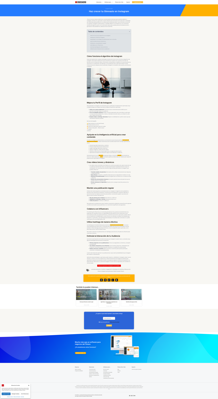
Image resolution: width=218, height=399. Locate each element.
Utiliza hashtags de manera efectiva (100, 47)
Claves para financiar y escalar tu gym (86, 301)
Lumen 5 (119, 155)
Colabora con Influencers (97, 45)
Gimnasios (105, 370)
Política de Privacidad (16, 396)
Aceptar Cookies (6, 393)
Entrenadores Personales (107, 372)
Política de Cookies (89, 396)
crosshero (103, 269)
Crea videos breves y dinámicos (99, 41)
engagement (109, 269)
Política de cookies (10, 396)
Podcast (119, 370)
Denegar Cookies (15, 393)
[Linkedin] (133, 395)
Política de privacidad (114, 322)
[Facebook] (129, 395)
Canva (101, 156)
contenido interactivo (96, 269)
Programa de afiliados (79, 370)
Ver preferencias (24, 393)
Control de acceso (92, 369)
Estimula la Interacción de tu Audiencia (100, 48)
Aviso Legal (76, 396)
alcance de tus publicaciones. (116, 225)
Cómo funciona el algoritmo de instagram (101, 35)
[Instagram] (131, 395)
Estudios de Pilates (106, 373)
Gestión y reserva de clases (94, 373)
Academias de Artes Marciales (108, 378)
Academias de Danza (107, 375)
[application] (101, 2)
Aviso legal (22, 396)
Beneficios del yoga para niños (131, 301)
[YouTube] (134, 395)
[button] (28, 385)
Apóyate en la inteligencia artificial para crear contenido (104, 39)
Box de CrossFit (106, 369)
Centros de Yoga (106, 376)
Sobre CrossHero (78, 369)
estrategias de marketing (118, 269)
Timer (119, 372)
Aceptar (109, 325)
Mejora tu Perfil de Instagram (98, 37)
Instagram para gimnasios (107, 271)
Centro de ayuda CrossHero (136, 369)
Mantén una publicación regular (99, 43)
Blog (118, 369)
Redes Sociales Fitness (118, 271)
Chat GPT (101, 155)
